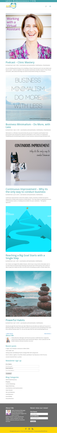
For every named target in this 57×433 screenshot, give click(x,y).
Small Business (39, 65)
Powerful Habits (15, 320)
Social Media (9, 396)
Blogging (8, 381)
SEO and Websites (10, 392)
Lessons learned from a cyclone (14, 357)
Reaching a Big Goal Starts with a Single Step (25, 257)
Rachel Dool (10, 65)
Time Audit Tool (10, 350)
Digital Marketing (10, 386)
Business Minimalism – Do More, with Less (28, 126)
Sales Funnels (9, 390)
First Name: (9, 364)
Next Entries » (47, 333)
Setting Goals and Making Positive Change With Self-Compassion (22, 352)
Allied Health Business (11, 379)
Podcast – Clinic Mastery (20, 62)
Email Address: (9, 368)
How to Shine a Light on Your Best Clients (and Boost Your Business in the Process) (26, 354)
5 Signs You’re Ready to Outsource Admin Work (17, 348)
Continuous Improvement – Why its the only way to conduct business (27, 190)
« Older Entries (9, 333)
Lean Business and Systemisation (27, 65)
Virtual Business (46, 65)
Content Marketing (10, 384)
